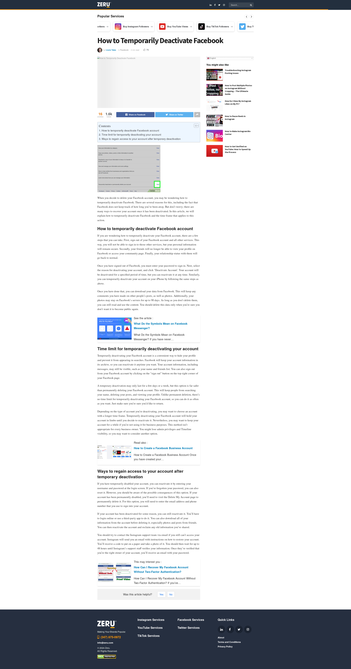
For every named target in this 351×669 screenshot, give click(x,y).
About (221, 637)
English (212, 58)
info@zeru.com (105, 642)
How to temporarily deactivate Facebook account (130, 130)
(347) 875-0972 (111, 637)
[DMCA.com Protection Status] (106, 656)
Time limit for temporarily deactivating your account (131, 134)
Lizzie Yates (111, 50)
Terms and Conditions (229, 642)
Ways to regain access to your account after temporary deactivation (141, 139)
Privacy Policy (225, 646)
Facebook (124, 50)
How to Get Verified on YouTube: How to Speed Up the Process (238, 149)
